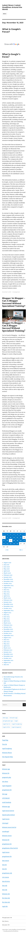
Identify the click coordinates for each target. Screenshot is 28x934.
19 (17, 540)
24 (10, 543)
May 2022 (6, 644)
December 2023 (8, 604)
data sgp (5, 717)
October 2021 (7, 658)
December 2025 (8, 579)
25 (14, 543)
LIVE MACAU (6, 798)
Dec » (21, 550)
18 (14, 540)
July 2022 (6, 639)
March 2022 (7, 648)
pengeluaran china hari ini (10, 848)
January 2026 (8, 577)
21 (24, 540)
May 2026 (7, 569)
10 (10, 537)
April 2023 (7, 621)
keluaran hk (5, 773)
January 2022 (7, 652)
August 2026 (7, 562)
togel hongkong (17, 724)
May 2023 (6, 619)
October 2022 (8, 633)
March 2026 (7, 573)
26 (17, 543)
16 (7, 540)
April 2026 (7, 571)
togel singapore (16, 727)
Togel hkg (5, 740)
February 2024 (8, 600)
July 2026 (6, 564)
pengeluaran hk (6, 790)
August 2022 (7, 637)
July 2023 (6, 614)
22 (4, 543)
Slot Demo (5, 921)
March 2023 (7, 623)
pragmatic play (6, 777)
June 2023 (7, 616)
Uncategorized (16, 292)
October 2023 (8, 608)
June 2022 (7, 641)
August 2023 (7, 612)
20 (21, 540)
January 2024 (7, 602)
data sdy (4, 885)
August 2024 (7, 587)
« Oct (6, 550)
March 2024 (7, 598)
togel (16, 721)
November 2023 (8, 606)
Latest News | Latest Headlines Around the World (12, 7)
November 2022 (8, 631)
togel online (6, 727)
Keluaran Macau (7, 752)
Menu (4, 13)
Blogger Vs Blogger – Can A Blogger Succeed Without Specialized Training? (13, 302)
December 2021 (8, 654)
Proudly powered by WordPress (11, 931)
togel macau (5, 852)
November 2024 (8, 581)
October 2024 (8, 583)
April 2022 (7, 646)
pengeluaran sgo (8, 721)
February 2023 (8, 625)
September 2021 (8, 660)
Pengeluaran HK (7, 917)
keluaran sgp (13, 717)
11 (14, 537)
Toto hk (4, 744)
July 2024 (6, 589)
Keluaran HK (5, 925)
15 (3, 540)
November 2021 (8, 656)
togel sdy (5, 906)
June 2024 (7, 591)
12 (17, 537)
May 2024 (6, 594)
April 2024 (7, 596)
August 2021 (7, 662)
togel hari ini (6, 724)
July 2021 (6, 664)
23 (7, 543)
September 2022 (8, 635)
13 (20, 537)
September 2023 (8, 610)
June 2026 (7, 567)
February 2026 (8, 575)
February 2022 (8, 650)
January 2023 (7, 627)
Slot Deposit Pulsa (7, 757)
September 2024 (8, 585)
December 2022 (8, 629)
